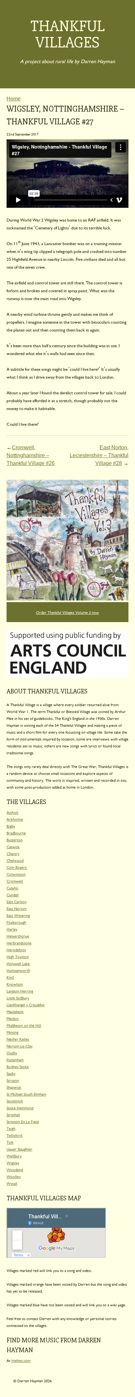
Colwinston (16, 874)
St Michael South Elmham (26, 1094)
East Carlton (17, 901)
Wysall (12, 1183)
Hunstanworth (18, 970)
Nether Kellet (18, 1039)
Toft (10, 1142)
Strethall (13, 1114)
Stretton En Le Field (23, 1121)
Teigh (11, 1128)
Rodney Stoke (18, 1066)
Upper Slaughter (19, 1149)
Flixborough (16, 922)
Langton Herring (20, 991)
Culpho (12, 887)
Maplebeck (15, 1011)
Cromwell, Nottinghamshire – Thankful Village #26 (31, 455)
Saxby (11, 1073)
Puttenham (15, 1059)
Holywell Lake (18, 963)
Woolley (14, 1176)
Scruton (13, 1080)
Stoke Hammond (20, 1107)
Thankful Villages (67, 34)
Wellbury (14, 1155)
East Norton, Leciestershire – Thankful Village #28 (99, 455)
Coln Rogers (17, 867)
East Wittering (18, 915)
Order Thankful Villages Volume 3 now (67, 612)
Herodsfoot (16, 949)
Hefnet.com (20, 1360)
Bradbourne (16, 832)
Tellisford (14, 1135)
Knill (10, 977)
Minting (12, 1032)
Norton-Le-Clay (19, 1045)
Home (14, 98)
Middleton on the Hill (24, 1025)
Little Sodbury (18, 997)
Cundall (13, 894)
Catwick (13, 846)
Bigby (11, 826)
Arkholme (15, 819)
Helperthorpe (18, 936)
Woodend (15, 1169)
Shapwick (14, 1087)
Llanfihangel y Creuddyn (26, 1004)
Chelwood (15, 860)
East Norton (17, 908)
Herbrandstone (19, 942)
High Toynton (18, 956)
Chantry (13, 853)
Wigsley (13, 1162)
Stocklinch (15, 1100)
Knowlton (15, 984)
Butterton (15, 839)
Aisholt (12, 812)
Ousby (12, 1052)
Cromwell (15, 881)
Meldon (13, 1018)
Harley (12, 929)
